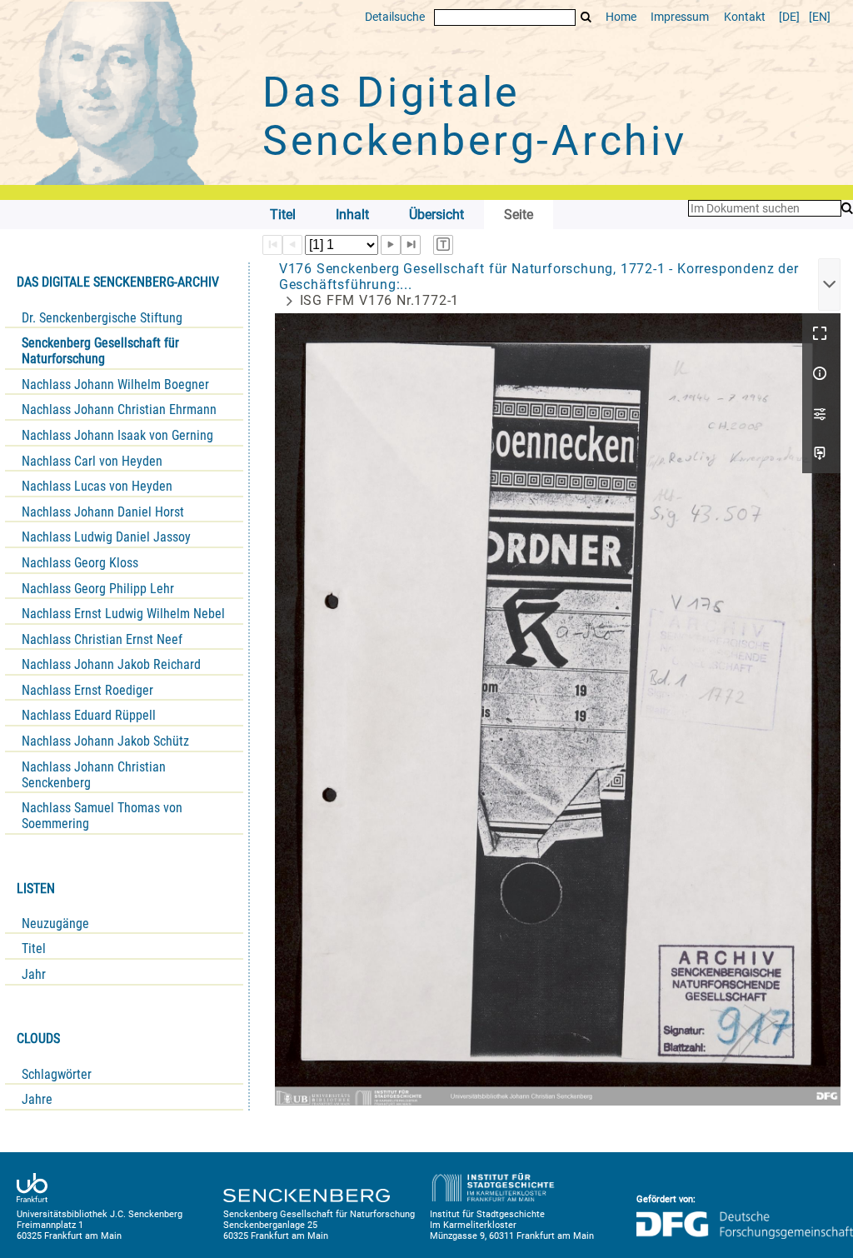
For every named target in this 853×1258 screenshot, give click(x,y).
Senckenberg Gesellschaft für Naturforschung (100, 351)
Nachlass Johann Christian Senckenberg (94, 775)
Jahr (34, 974)
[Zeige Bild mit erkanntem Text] (443, 245)
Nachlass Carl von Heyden (92, 461)
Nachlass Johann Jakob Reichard (111, 664)
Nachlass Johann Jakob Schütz (105, 741)
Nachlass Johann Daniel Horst (103, 512)
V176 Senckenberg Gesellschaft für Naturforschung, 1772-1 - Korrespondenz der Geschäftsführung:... (539, 276)
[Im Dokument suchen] (847, 208)
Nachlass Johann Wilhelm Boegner (115, 384)
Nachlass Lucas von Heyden (97, 486)
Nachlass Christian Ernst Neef (102, 639)
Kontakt (745, 17)
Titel (34, 948)
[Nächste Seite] (391, 245)
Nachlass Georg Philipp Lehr (98, 589)
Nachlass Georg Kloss (80, 563)
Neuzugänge (55, 923)
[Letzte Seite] (411, 245)
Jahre (37, 1099)
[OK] (586, 17)
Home (621, 17)
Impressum (680, 17)
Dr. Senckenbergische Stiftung (102, 318)
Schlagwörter (57, 1074)
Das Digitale (474, 116)
